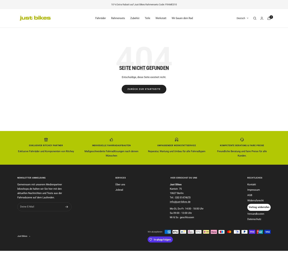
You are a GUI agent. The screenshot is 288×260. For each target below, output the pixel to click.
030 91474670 (182, 197)
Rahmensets (118, 18)
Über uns (120, 184)
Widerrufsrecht (255, 200)
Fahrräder (100, 18)
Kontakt (251, 184)
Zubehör (135, 18)
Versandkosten (255, 213)
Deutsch (241, 18)
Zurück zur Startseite (144, 89)
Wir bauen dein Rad (182, 18)
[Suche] (254, 18)
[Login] (261, 18)
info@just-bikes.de (180, 201)
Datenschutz (254, 219)
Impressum (253, 189)
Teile (147, 18)
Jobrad (119, 189)
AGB (249, 195)
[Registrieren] (66, 207)
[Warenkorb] (269, 18)
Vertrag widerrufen (259, 207)
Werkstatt (161, 18)
